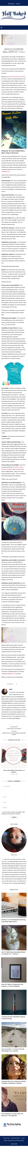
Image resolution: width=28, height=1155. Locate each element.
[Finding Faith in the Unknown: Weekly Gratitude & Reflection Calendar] (14, 1067)
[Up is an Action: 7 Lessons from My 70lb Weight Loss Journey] (14, 1034)
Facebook (17, 469)
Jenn (5, 51)
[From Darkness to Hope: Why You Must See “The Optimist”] (14, 1099)
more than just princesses (14, 76)
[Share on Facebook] (18, 684)
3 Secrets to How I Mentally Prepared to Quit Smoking (13, 1017)
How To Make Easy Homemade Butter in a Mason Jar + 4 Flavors (13, 953)
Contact (18, 3)
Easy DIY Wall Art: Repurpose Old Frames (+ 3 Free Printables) (12, 985)
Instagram (9, 469)
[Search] (26, 27)
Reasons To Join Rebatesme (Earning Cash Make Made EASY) (13, 920)
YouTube (20, 467)
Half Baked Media (20, 1140)
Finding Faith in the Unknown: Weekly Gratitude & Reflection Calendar (13, 1082)
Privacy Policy (6, 1138)
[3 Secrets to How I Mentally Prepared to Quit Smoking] (14, 1002)
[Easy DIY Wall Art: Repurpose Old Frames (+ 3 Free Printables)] (14, 970)
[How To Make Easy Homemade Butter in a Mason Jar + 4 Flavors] (14, 937)
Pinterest (3, 469)
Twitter (16, 467)
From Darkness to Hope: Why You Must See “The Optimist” (12, 1114)
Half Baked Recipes (15, 1138)
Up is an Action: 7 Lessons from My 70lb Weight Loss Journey (12, 1050)
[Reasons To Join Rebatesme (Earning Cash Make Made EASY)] (14, 905)
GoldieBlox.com (5, 171)
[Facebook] (9, 1)
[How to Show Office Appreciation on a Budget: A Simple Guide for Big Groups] (14, 755)
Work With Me (11, 3)
